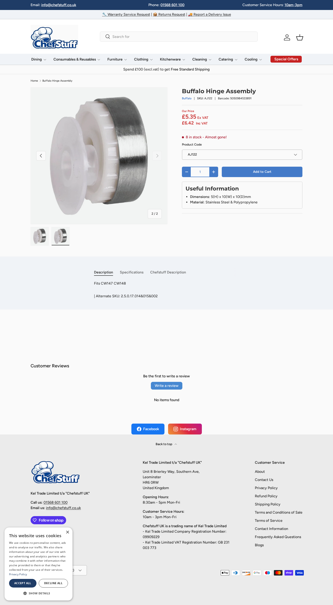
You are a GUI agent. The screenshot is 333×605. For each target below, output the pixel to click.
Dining (36, 59)
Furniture (115, 59)
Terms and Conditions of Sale (278, 512)
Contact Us (264, 480)
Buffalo (186, 98)
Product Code (192, 144)
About (260, 471)
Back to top (164, 444)
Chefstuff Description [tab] (168, 272)
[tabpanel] (166, 283)
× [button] (67, 532)
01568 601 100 (172, 5)
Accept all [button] (22, 583)
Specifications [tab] (131, 272)
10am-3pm (293, 5)
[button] (300, 37)
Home (34, 80)
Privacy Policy (266, 488)
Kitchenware (170, 59)
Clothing (141, 59)
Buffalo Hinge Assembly (57, 80)
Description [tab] (103, 272)
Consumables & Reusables (74, 59)
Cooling (251, 59)
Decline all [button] (53, 583)
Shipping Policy (267, 504)
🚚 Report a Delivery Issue (209, 14)
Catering (226, 59)
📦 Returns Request (169, 14)
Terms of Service (268, 520)
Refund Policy (266, 496)
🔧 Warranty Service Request (126, 14)
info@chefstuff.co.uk (58, 5)
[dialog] (38, 563)
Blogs (259, 545)
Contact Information (271, 529)
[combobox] (178, 36)
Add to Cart (262, 172)
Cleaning (199, 59)
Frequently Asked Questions (278, 537)
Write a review (167, 385)
